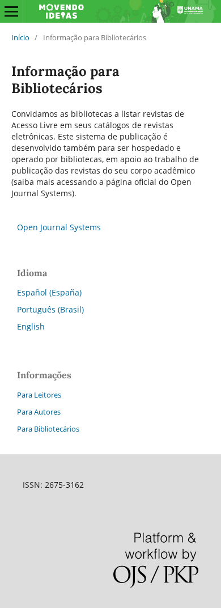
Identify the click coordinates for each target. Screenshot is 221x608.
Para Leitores (39, 395)
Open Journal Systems (59, 227)
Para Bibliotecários (48, 429)
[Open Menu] (11, 11)
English (31, 326)
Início (20, 37)
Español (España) (49, 292)
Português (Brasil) (50, 309)
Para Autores (39, 412)
